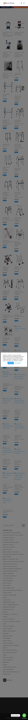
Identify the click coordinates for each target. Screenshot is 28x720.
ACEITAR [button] (10, 363)
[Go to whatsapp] (24, 715)
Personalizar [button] (18, 363)
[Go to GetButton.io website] (24, 718)
